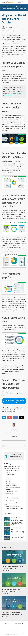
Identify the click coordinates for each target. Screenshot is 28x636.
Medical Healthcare (10, 483)
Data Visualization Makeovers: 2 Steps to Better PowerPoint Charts (17, 519)
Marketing (8, 481)
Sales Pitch (8, 489)
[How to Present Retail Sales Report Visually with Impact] (7, 533)
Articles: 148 (14, 436)
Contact (11, 623)
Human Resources (10, 474)
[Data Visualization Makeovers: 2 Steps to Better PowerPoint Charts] (7, 519)
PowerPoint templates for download (12, 30)
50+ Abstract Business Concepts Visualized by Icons (16, 456)
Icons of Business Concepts (12, 498)
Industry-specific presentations (11, 468)
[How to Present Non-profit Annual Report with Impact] (7, 538)
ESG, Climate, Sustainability (12, 470)
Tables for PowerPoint (11, 502)
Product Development (11, 485)
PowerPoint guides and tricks (13, 506)
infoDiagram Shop (19, 623)
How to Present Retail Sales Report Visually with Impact (17, 532)
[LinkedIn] (4, 417)
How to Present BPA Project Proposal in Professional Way (17, 528)
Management (9, 480)
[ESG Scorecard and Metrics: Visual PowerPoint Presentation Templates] (14, 580)
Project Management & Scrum (13, 487)
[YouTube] (10, 629)
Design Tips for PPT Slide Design (12, 466)
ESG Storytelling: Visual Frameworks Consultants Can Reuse (17, 523)
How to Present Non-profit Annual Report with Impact (17, 536)
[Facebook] (15, 417)
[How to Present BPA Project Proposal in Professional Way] (7, 529)
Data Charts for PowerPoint (9, 29)
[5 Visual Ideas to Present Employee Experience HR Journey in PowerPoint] (14, 603)
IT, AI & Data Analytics (11, 476)
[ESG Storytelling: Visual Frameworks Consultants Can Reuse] (7, 524)
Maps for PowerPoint (11, 500)
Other (5, 504)
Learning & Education (11, 478)
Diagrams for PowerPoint (12, 497)
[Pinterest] (9, 417)
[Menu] (25, 2)
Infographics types (8, 493)
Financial (8, 472)
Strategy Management (11, 491)
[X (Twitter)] (21, 417)
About (5, 623)
